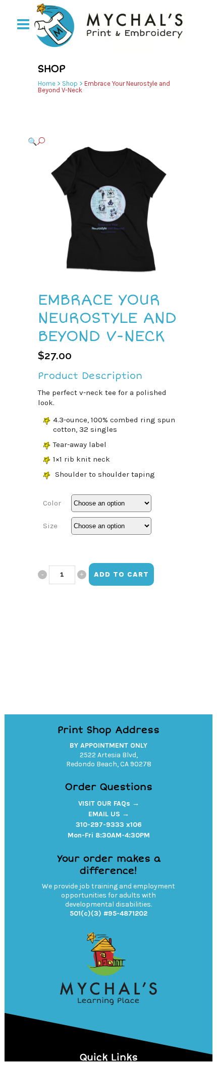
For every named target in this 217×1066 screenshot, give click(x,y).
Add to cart (121, 574)
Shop (70, 83)
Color (52, 503)
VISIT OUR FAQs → (108, 803)
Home (47, 83)
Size (50, 525)
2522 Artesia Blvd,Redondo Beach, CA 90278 (108, 759)
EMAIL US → (108, 814)
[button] (98, 141)
